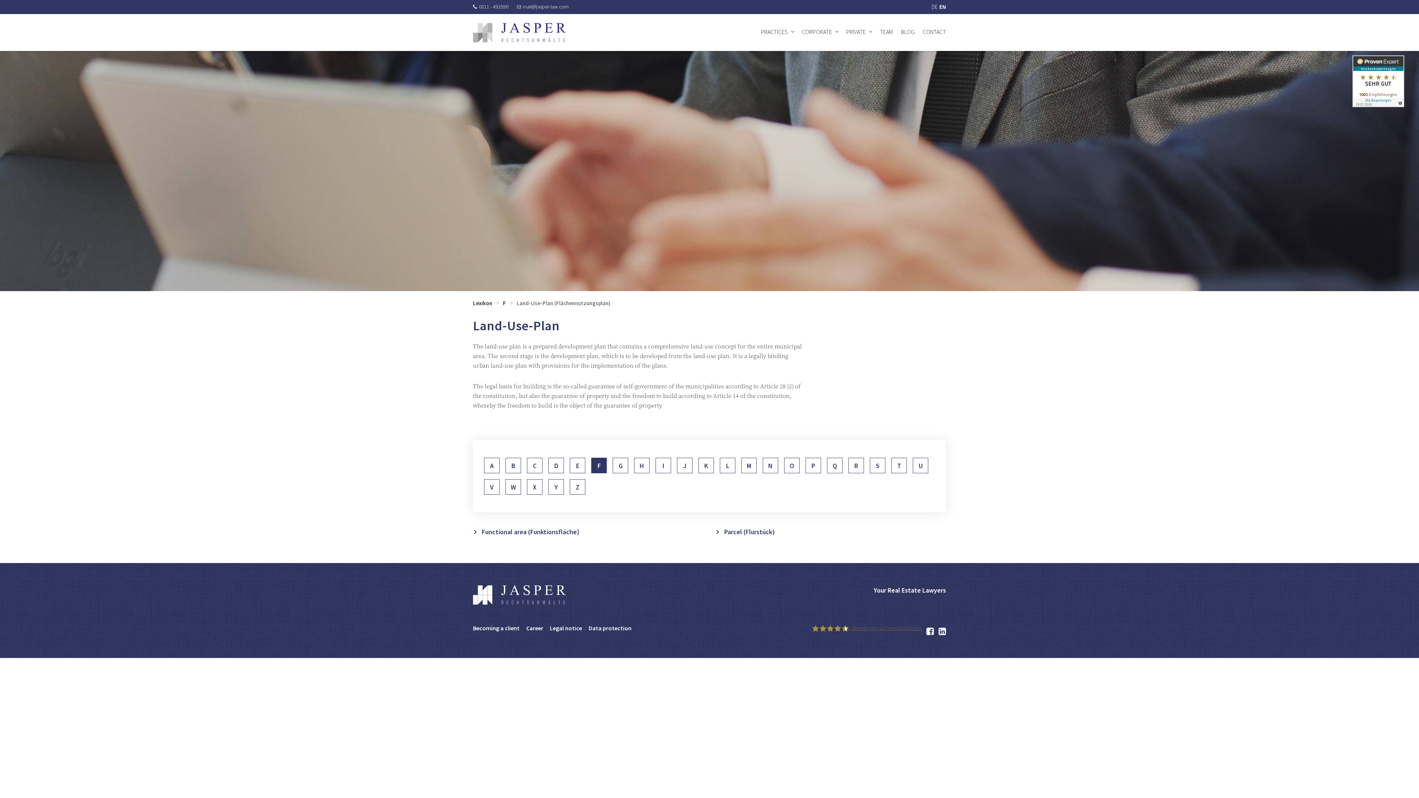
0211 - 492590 (493, 6)
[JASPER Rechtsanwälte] (519, 32)
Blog (908, 31)
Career (534, 628)
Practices (774, 31)
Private (856, 31)
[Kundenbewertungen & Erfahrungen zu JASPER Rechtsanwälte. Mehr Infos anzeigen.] (1378, 81)
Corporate (817, 31)
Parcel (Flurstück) (749, 532)
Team (886, 31)
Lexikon (482, 303)
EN (942, 6)
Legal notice (566, 628)
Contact (934, 31)
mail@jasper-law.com (546, 6)
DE (935, 6)
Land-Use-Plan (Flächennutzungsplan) (563, 303)
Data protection (610, 628)
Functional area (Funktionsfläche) (530, 532)
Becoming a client (496, 628)
